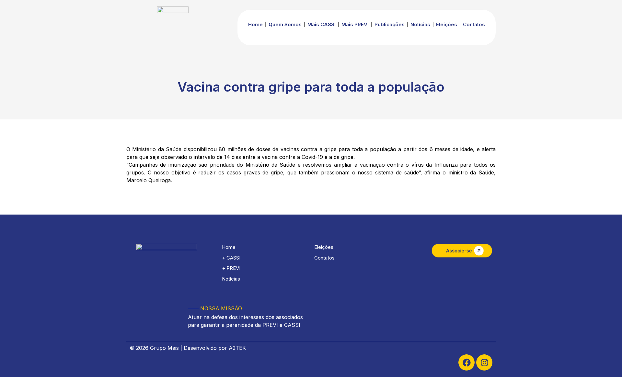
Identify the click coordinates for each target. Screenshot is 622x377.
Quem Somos (285, 24)
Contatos (474, 24)
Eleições (446, 24)
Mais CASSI (321, 24)
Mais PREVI (355, 24)
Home (255, 24)
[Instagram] (484, 362)
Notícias (420, 24)
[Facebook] (466, 362)
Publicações (389, 24)
